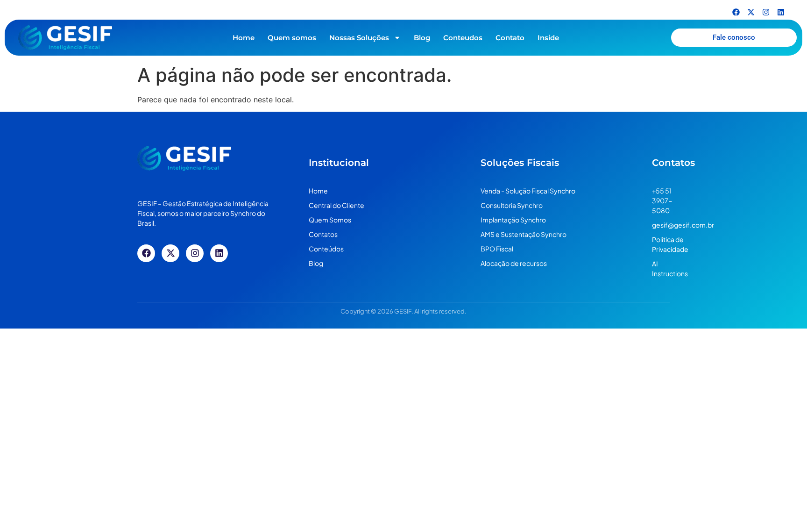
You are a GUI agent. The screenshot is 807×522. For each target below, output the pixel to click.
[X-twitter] (750, 12)
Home (244, 37)
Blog (422, 37)
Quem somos (292, 37)
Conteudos (462, 37)
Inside (548, 37)
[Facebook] (736, 12)
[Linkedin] (780, 12)
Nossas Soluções (359, 37)
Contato (510, 37)
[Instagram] (765, 12)
